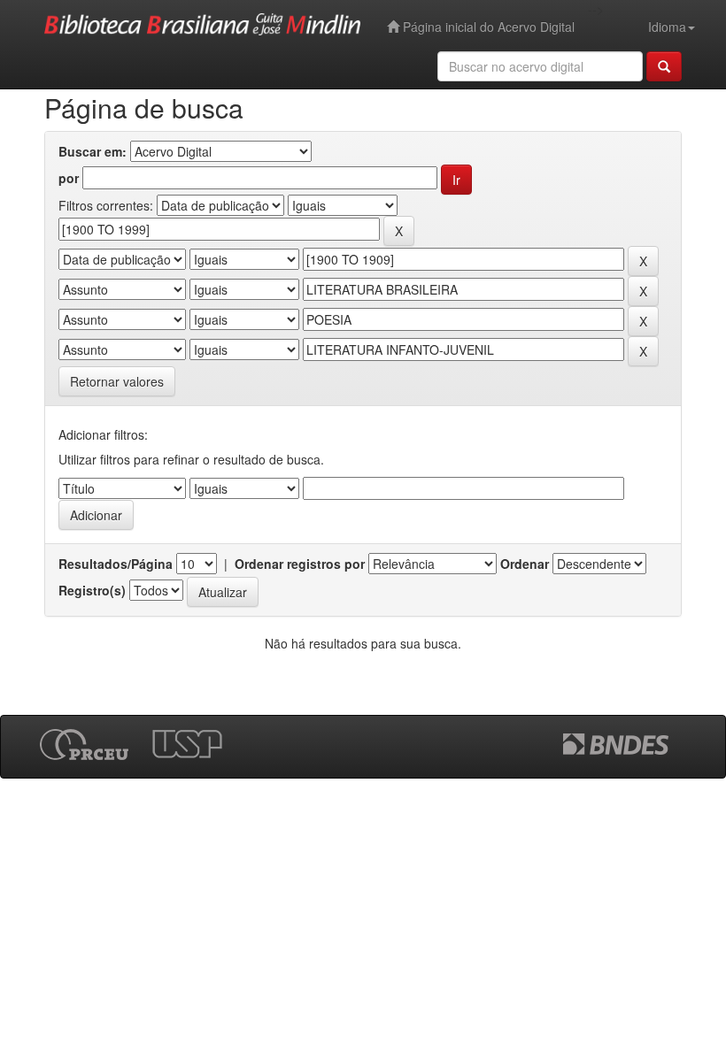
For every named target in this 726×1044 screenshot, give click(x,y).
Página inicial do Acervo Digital (487, 26)
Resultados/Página (115, 563)
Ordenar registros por (300, 563)
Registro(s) (92, 590)
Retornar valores (117, 381)
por (68, 178)
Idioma (667, 26)
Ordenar (524, 563)
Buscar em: (92, 151)
